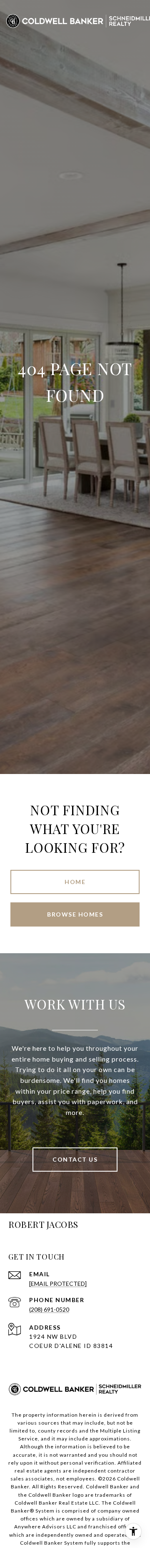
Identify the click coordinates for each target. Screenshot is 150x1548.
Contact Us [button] (75, 1159)
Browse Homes (75, 914)
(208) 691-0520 (49, 1309)
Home (75, 881)
